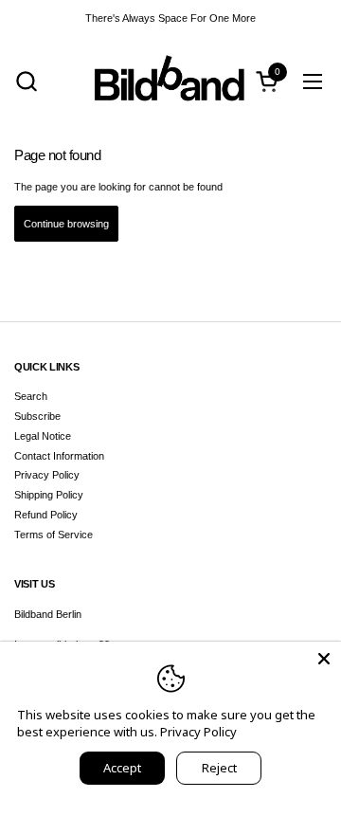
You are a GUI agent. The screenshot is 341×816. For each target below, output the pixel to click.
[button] (26, 81)
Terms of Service (53, 534)
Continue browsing (66, 223)
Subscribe (37, 416)
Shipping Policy (48, 494)
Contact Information (59, 456)
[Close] (323, 658)
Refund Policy (46, 514)
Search (30, 396)
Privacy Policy (47, 475)
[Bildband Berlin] (170, 81)
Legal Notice (42, 436)
